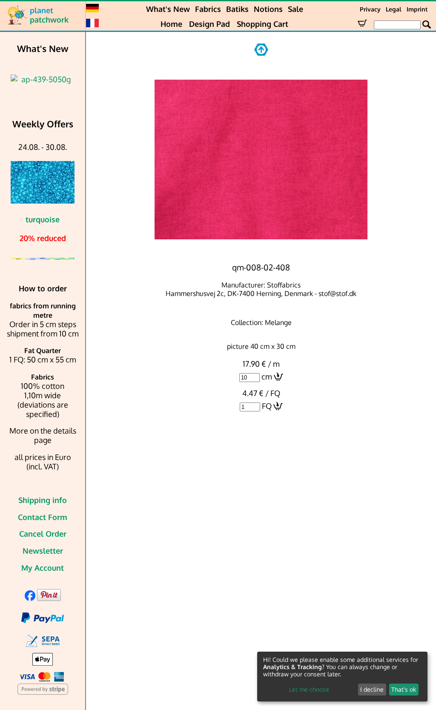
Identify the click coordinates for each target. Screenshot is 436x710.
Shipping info (42, 500)
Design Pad (209, 24)
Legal (394, 9)
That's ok (403, 689)
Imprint (417, 9)
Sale (295, 9)
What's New (168, 9)
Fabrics (208, 9)
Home (171, 24)
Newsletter (43, 550)
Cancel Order (42, 533)
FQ (267, 406)
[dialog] (342, 676)
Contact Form (42, 517)
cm (266, 376)
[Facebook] (30, 598)
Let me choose (309, 689)
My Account (42, 567)
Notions (268, 9)
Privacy (370, 9)
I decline (372, 689)
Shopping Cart (262, 24)
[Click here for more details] (43, 79)
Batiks (237, 9)
